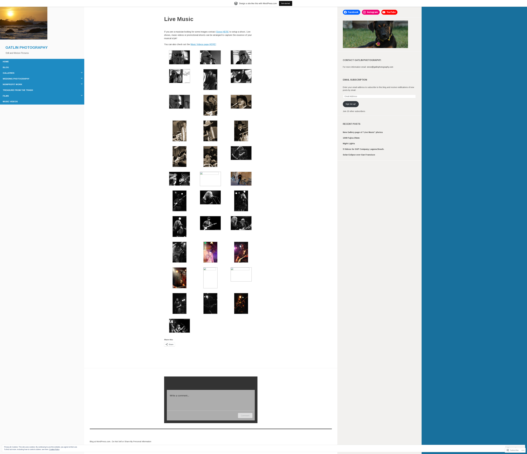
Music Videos (10, 101)
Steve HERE (222, 32)
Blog (6, 67)
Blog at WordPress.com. (100, 441)
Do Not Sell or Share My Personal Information (131, 441)
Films (6, 96)
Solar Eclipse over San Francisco (359, 155)
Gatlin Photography (26, 47)
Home (6, 62)
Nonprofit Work (12, 84)
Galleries (8, 73)
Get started (285, 3)
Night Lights (349, 143)
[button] (179, 57)
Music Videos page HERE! (203, 44)
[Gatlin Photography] (23, 39)
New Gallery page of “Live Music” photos (363, 132)
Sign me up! (351, 104)
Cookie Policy (54, 449)
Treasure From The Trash (18, 90)
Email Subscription (355, 80)
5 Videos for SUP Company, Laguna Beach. (363, 149)
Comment (245, 415)
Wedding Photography (16, 79)
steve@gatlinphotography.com (380, 67)
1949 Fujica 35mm (351, 138)
